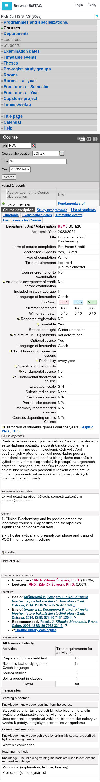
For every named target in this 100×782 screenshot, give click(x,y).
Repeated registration (38, 319)
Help (8, 128)
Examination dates (22, 51)
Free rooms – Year (21, 92)
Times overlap (17, 104)
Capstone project (20, 98)
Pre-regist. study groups (27, 69)
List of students (83, 210)
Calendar (12, 122)
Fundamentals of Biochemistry (71, 206)
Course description (18, 210)
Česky (92, 5)
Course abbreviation (16, 154)
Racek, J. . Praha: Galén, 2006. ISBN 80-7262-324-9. (55, 624)
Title (5, 161)
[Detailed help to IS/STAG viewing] (95, 139)
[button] (7, 6)
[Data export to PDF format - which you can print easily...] (81, 139)
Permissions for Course (22, 220)
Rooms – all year (20, 81)
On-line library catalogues (35, 630)
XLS (16, 431)
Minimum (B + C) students (35, 335)
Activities (10, 552)
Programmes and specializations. (36, 22)
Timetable (11, 215)
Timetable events (20, 57)
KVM (61, 226)
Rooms (11, 75)
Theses (11, 63)
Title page (13, 116)
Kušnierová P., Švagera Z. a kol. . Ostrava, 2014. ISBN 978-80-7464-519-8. (50, 601)
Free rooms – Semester (26, 87)
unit (4, 146)
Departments (16, 33)
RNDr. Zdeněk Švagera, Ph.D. (57, 580)
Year (5, 169)
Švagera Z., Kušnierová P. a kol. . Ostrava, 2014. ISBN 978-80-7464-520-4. (50, 613)
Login (79, 5)
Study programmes (52, 210)
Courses (12, 28)
